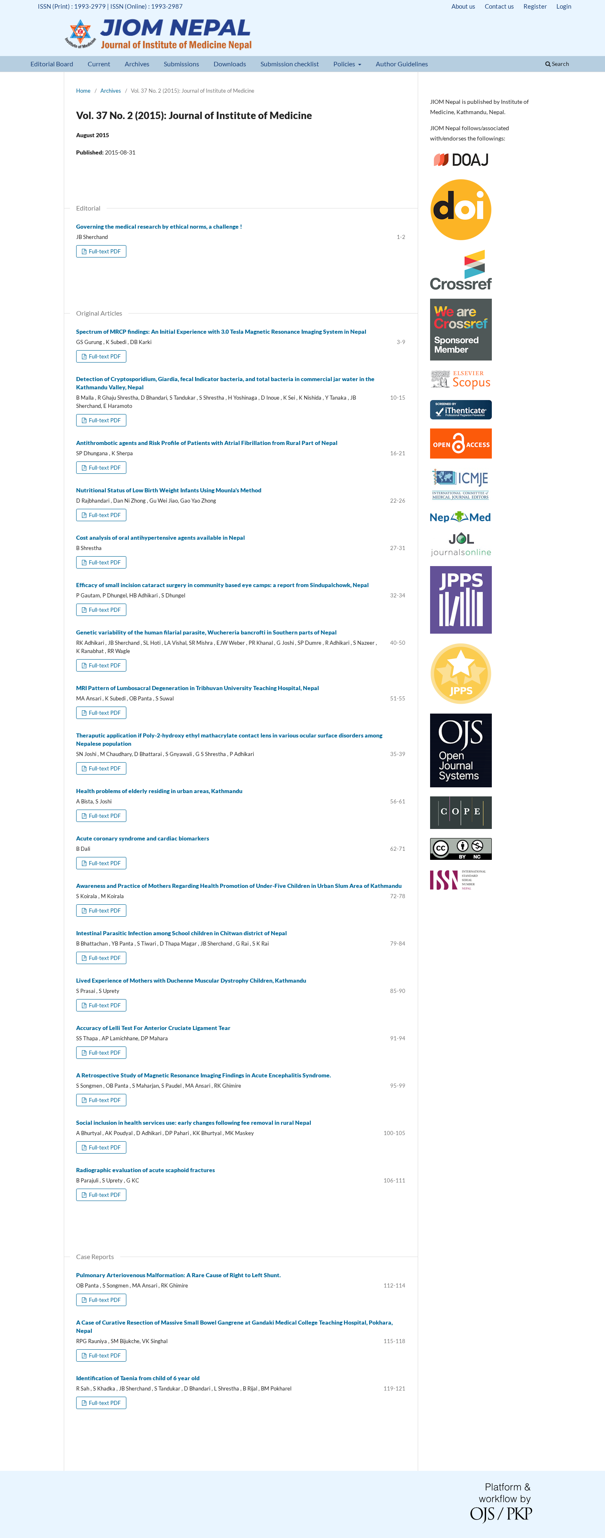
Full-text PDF (104, 251)
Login (563, 6)
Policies (344, 64)
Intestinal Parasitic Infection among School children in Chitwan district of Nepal (181, 932)
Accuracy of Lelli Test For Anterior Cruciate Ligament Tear (153, 1027)
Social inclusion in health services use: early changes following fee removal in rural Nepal (193, 1122)
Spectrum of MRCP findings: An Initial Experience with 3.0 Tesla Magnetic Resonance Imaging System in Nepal (221, 331)
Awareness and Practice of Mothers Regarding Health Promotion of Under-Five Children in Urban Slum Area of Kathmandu (239, 885)
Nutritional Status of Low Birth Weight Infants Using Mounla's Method (168, 490)
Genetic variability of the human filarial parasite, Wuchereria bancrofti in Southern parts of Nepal (206, 632)
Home (83, 90)
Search (560, 63)
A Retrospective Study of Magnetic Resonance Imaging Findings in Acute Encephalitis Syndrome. (203, 1075)
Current (99, 64)
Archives (137, 64)
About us (463, 6)
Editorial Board (51, 64)
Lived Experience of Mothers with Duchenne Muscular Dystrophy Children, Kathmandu (191, 980)
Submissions (181, 64)
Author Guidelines (402, 64)
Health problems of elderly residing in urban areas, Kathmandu (159, 790)
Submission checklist (290, 64)
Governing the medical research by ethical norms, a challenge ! (159, 226)
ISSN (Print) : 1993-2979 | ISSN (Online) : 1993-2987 (110, 6)
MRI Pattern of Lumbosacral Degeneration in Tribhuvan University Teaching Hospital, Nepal (197, 687)
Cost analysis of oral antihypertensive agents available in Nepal (160, 537)
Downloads (230, 64)
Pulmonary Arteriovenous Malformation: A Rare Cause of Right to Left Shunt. (178, 1274)
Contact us (499, 6)
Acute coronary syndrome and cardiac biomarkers (142, 838)
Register (535, 6)
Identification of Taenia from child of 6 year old (138, 1377)
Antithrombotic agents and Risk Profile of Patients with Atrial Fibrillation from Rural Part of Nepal (206, 442)
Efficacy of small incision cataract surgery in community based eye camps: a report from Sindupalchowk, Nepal (222, 584)
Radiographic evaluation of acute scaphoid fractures (145, 1169)
